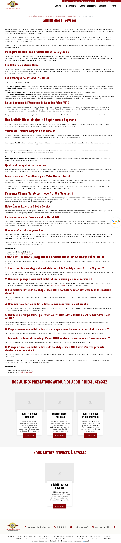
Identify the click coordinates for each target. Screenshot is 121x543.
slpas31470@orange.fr (104, 1)
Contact (113, 6)
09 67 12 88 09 (61, 527)
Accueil (58, 6)
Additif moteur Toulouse (82, 537)
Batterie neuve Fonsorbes (108, 537)
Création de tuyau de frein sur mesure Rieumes (64, 537)
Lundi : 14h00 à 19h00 (73, 1)
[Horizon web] (83, 541)
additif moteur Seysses (59, 486)
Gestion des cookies (75, 541)
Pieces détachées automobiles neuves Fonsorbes (25, 537)
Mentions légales (38, 541)
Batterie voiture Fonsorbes (95, 537)
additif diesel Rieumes (29, 415)
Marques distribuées (88, 6)
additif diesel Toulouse (60, 415)
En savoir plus (29, 435)
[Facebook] (115, 1)
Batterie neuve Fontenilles (45, 537)
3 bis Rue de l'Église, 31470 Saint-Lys (38, 527)
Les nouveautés (70, 6)
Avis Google (116, 222)
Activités (11, 536)
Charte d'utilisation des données (56, 541)
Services (102, 6)
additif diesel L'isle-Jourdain (90, 415)
